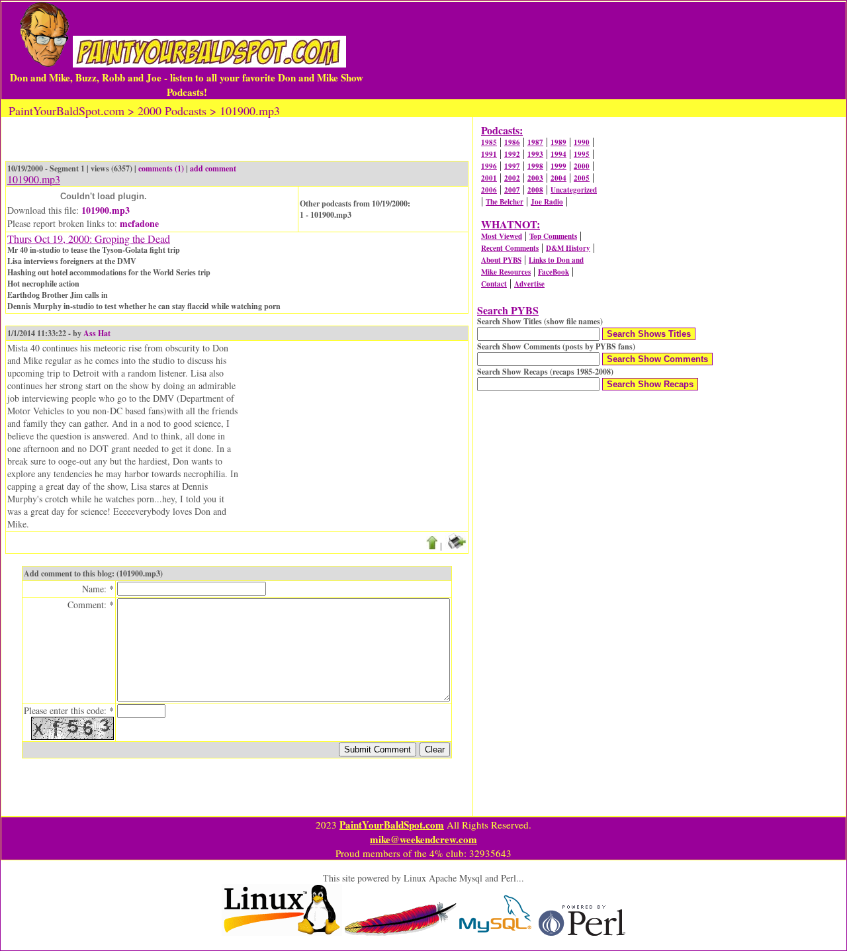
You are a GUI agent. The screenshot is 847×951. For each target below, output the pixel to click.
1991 (489, 154)
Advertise (529, 284)
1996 (489, 166)
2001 (489, 178)
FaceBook (553, 272)
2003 (535, 178)
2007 (512, 190)
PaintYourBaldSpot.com (391, 824)
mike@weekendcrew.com (423, 839)
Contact (494, 284)
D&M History (568, 248)
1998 (535, 166)
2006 (489, 190)
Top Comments (553, 236)
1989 (558, 142)
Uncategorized (574, 190)
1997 (512, 166)
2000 (582, 166)
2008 (535, 190)
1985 (489, 142)
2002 (512, 178)
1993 (535, 154)
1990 (582, 142)
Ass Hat (97, 333)
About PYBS (501, 260)
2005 (582, 178)
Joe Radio (547, 202)
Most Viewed (501, 236)
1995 (582, 154)
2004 (558, 178)
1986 (512, 142)
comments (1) (161, 168)
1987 (535, 142)
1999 (558, 166)
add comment (213, 168)
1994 (558, 154)
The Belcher (504, 202)
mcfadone (139, 223)
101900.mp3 (105, 210)
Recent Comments (510, 248)
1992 (512, 154)
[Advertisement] (605, 50)
